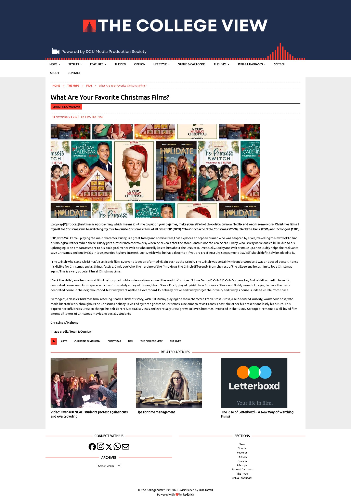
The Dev (120, 64)
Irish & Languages (250, 64)
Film (87, 116)
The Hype (220, 64)
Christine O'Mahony (87, 341)
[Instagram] (100, 447)
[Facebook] (92, 447)
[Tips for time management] (175, 383)
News (53, 64)
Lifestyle (160, 64)
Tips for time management (155, 412)
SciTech (279, 64)
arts (64, 341)
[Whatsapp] (117, 447)
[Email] (125, 447)
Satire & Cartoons (191, 64)
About (54, 73)
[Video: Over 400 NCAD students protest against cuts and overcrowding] (90, 383)
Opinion (139, 64)
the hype (175, 341)
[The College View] (176, 57)
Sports (73, 64)
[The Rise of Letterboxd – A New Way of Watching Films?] (260, 383)
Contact (74, 73)
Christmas (114, 341)
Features (96, 64)
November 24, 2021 (67, 116)
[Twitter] (109, 447)
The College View (151, 341)
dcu (130, 341)
